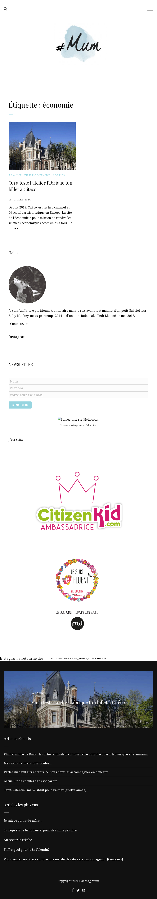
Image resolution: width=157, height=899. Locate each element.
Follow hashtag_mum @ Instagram (78, 658)
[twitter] (78, 890)
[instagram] (83, 890)
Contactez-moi (20, 324)
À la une (15, 175)
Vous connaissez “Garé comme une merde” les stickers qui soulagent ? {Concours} (63, 859)
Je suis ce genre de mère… (23, 820)
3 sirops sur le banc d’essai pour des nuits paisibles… (42, 830)
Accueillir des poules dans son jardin (30, 781)
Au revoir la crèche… (19, 840)
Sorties (59, 175)
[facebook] (73, 890)
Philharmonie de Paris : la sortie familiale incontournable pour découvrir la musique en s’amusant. (76, 754)
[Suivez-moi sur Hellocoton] (78, 419)
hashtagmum (76, 425)
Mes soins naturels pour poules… (28, 763)
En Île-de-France (37, 175)
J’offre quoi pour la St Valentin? (26, 850)
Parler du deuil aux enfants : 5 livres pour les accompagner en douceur (56, 772)
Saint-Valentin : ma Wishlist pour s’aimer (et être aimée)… (46, 790)
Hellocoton (91, 425)
